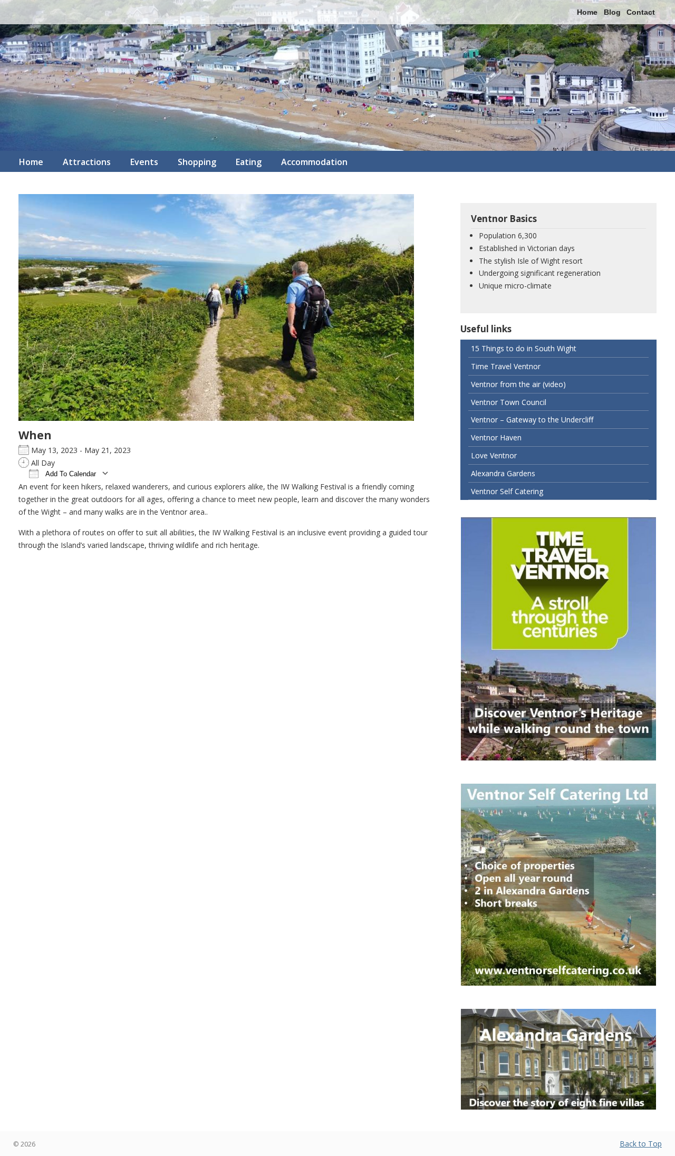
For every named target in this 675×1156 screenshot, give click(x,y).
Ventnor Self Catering (507, 491)
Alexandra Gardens (503, 473)
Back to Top (641, 1144)
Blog (612, 12)
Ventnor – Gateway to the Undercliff (532, 420)
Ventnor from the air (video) (518, 384)
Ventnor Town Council (508, 402)
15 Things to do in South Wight (523, 348)
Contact (640, 12)
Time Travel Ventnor (506, 366)
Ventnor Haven (496, 437)
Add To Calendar (70, 474)
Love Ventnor (494, 455)
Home (587, 12)
